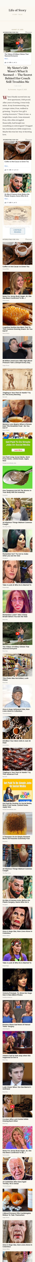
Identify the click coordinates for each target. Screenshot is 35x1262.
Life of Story (17, 10)
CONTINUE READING (17, 231)
